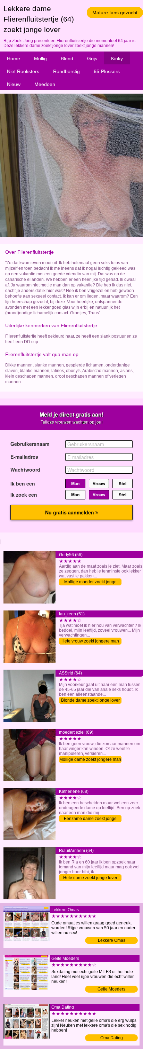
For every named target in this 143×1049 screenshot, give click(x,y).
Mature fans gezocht (114, 12)
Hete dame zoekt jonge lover (90, 877)
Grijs (92, 58)
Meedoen (44, 84)
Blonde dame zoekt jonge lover (90, 700)
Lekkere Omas (111, 940)
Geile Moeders (111, 989)
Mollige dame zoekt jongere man (90, 759)
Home (13, 58)
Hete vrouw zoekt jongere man (90, 641)
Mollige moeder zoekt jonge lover (90, 582)
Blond (67, 58)
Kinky (117, 58)
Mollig (40, 58)
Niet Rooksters (23, 71)
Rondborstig (66, 71)
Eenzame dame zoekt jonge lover (90, 819)
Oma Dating (111, 1037)
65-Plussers (107, 71)
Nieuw (13, 84)
